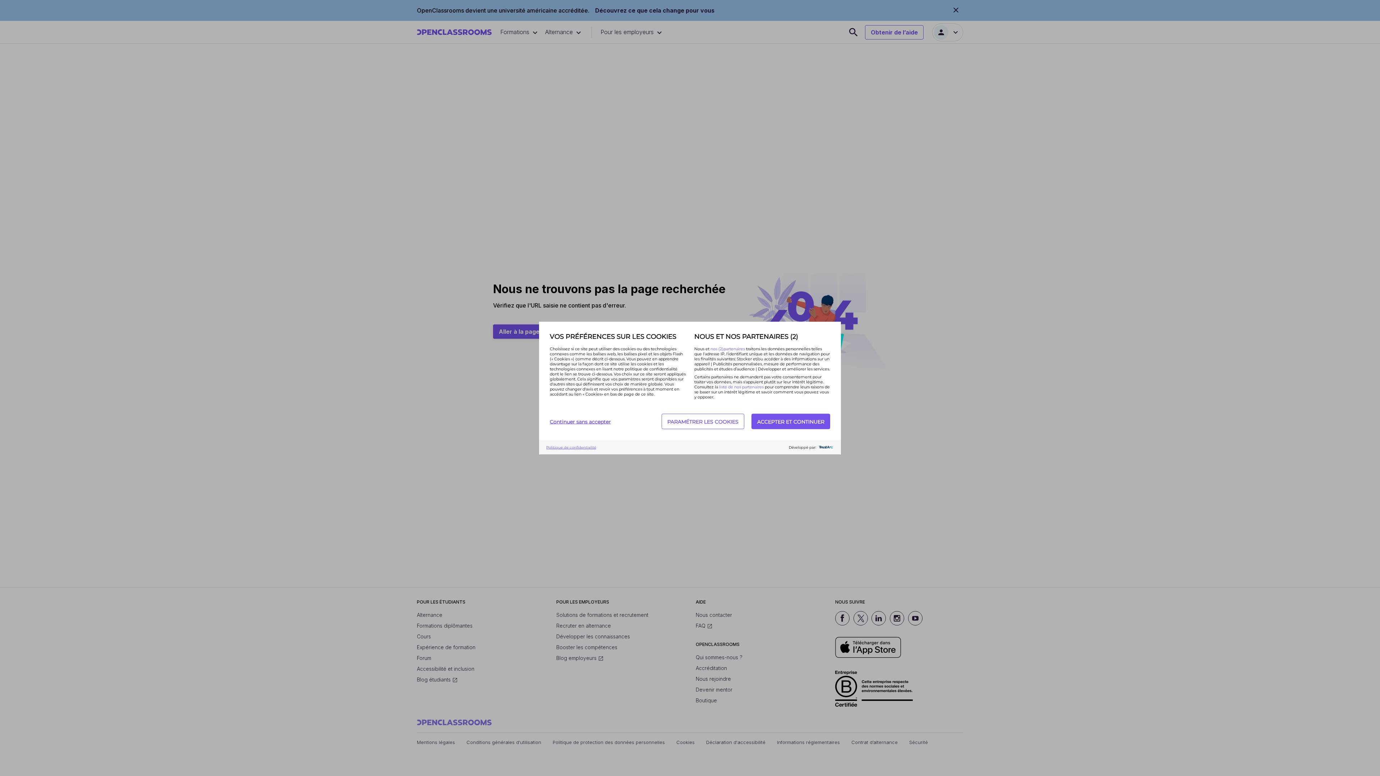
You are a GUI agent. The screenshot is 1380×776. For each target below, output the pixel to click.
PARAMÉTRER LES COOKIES (703, 421)
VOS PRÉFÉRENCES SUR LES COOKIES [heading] (613, 337)
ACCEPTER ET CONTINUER (790, 421)
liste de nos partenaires (741, 386)
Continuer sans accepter (580, 421)
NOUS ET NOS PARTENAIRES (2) (746, 337)
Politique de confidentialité (571, 447)
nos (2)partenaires (728, 348)
